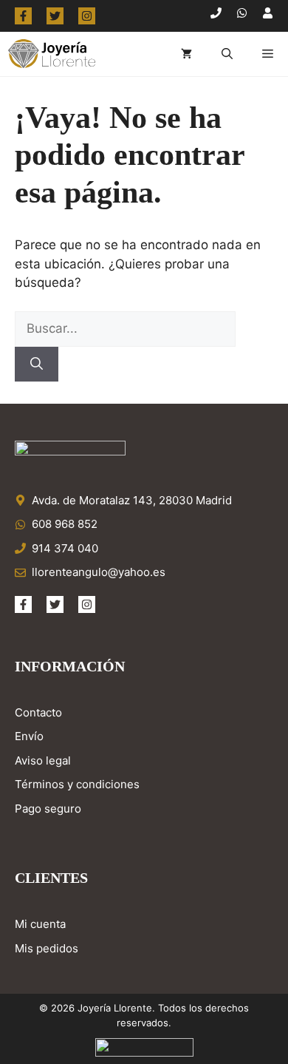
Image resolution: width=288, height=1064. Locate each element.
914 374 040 (65, 548)
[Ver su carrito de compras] (186, 54)
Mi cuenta (40, 924)
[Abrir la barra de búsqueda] (227, 54)
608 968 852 (64, 524)
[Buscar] (36, 364)
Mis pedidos (46, 948)
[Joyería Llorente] (51, 54)
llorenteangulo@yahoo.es (98, 572)
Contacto (38, 712)
